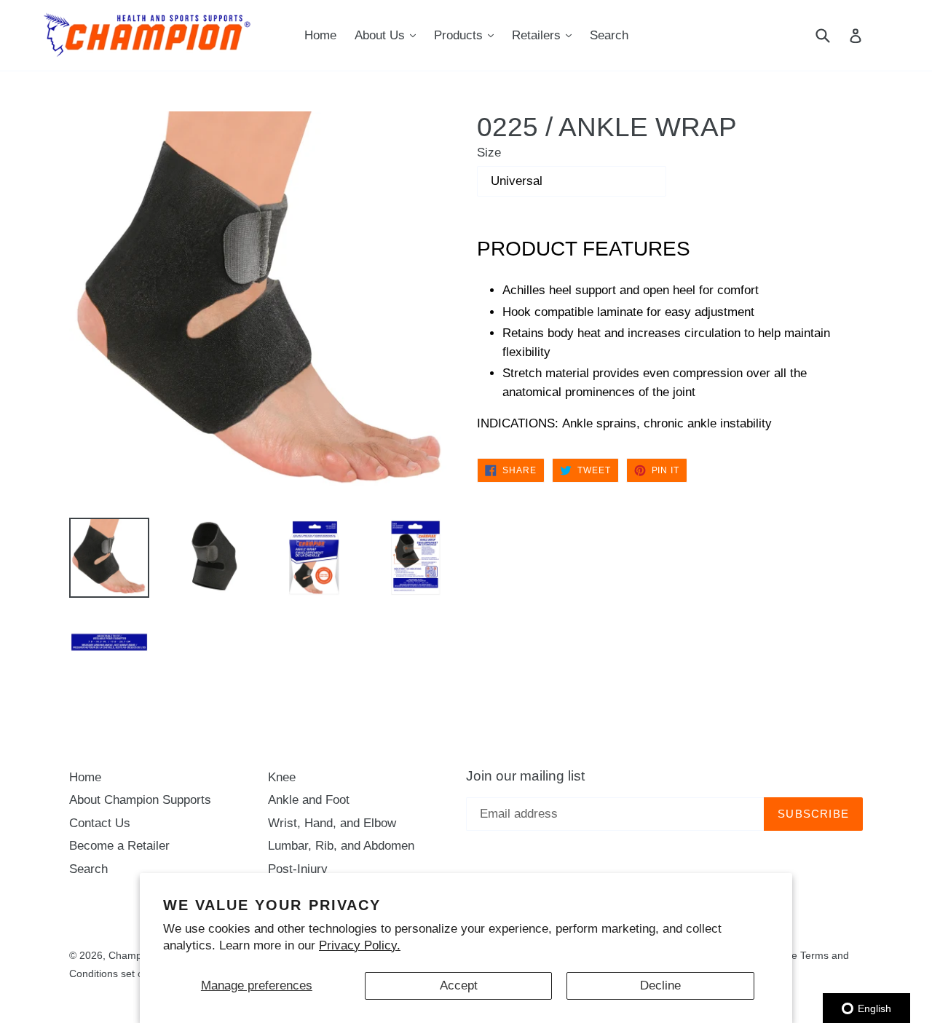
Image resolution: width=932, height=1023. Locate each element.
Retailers (545, 35)
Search (609, 35)
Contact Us (99, 823)
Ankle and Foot (309, 800)
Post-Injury (298, 869)
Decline (660, 985)
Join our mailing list (525, 775)
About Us (389, 35)
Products (467, 35)
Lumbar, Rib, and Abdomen (341, 846)
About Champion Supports (140, 800)
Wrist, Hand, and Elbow (332, 823)
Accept (459, 985)
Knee (282, 777)
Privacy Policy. (359, 945)
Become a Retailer (119, 846)
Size (489, 152)
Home (320, 35)
